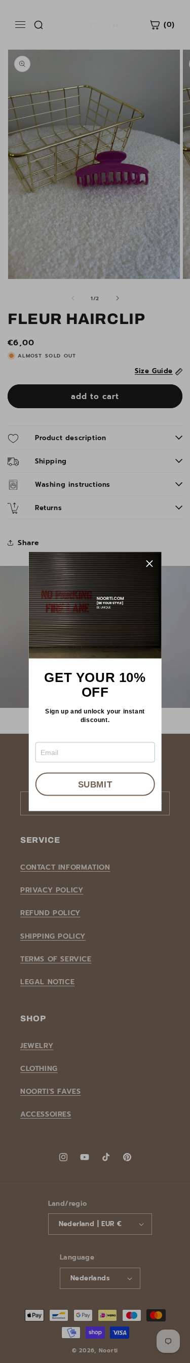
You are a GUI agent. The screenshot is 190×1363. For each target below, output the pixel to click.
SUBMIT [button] (95, 784)
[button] (150, 564)
